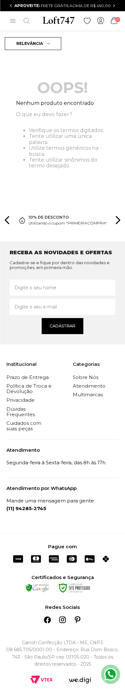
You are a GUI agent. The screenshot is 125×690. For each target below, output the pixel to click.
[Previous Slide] (11, 5)
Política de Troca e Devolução (29, 388)
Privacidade (20, 400)
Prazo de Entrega (27, 377)
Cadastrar (62, 326)
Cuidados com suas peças (23, 426)
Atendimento (89, 386)
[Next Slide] (114, 5)
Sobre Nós (85, 377)
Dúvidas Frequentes (20, 411)
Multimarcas (88, 394)
